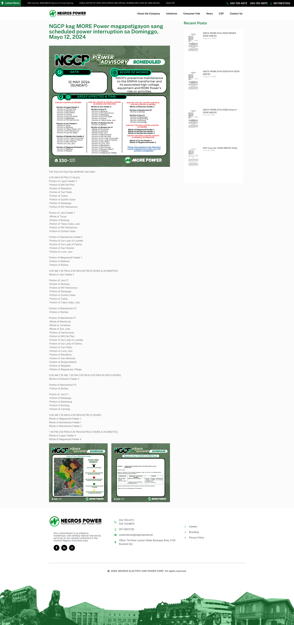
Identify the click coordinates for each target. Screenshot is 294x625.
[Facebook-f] (56, 548)
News (209, 13)
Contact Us (236, 13)
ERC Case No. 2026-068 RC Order (220, 148)
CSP (221, 13)
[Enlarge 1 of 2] (103, 447)
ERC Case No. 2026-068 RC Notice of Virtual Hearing (38, 3)
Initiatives (171, 13)
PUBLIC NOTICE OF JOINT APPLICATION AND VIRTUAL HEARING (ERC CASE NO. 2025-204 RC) (107, 3)
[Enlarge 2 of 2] (166, 447)
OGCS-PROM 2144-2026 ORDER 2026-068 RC (173, 3)
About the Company (148, 13)
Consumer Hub (191, 13)
